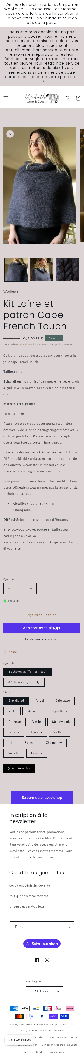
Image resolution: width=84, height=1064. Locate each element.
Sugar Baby (59, 711)
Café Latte (63, 700)
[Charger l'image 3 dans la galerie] (67, 270)
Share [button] (13, 652)
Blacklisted (16, 700)
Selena (30, 742)
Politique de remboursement (28, 896)
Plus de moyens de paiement (42, 639)
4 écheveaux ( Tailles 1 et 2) (27, 671)
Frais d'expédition (29, 344)
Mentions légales (34, 1052)
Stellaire (59, 732)
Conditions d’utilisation (63, 1037)
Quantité (9, 579)
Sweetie (14, 753)
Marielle (33, 711)
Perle (12, 711)
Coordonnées (56, 1052)
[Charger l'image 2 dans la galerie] (42, 270)
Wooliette (25, 1024)
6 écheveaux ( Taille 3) (24, 682)
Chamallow (54, 742)
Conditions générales (36, 872)
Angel (40, 700)
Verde (36, 721)
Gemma (36, 753)
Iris (10, 742)
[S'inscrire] (68, 926)
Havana (36, 732)
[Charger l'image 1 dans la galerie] (16, 270)
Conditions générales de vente (29, 885)
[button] (6, 98)
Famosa (13, 732)
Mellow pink (61, 721)
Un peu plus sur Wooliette (26, 906)
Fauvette (14, 721)
